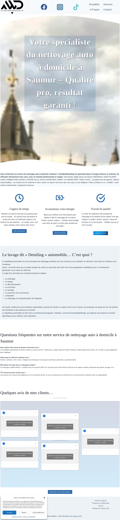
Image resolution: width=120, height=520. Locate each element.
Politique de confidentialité (28, 516)
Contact (107, 9)
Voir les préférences (38, 512)
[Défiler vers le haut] (112, 516)
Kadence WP (77, 516)
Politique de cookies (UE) (100, 508)
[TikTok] (76, 7)
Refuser (24, 512)
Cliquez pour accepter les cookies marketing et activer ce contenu (19, 423)
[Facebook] (44, 7)
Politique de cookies (17, 516)
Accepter (9, 512)
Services (108, 4)
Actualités (94, 4)
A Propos (95, 9)
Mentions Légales (100, 500)
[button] (44, 498)
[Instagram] (60, 7)
